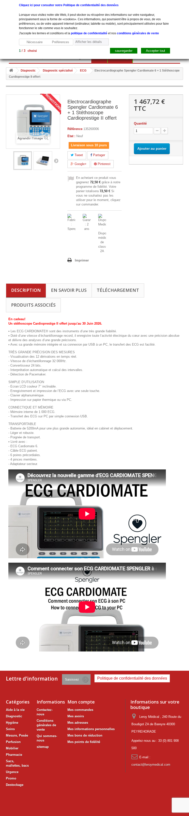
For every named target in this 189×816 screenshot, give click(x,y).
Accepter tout (155, 51)
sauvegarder (123, 51)
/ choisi (28, 51)
